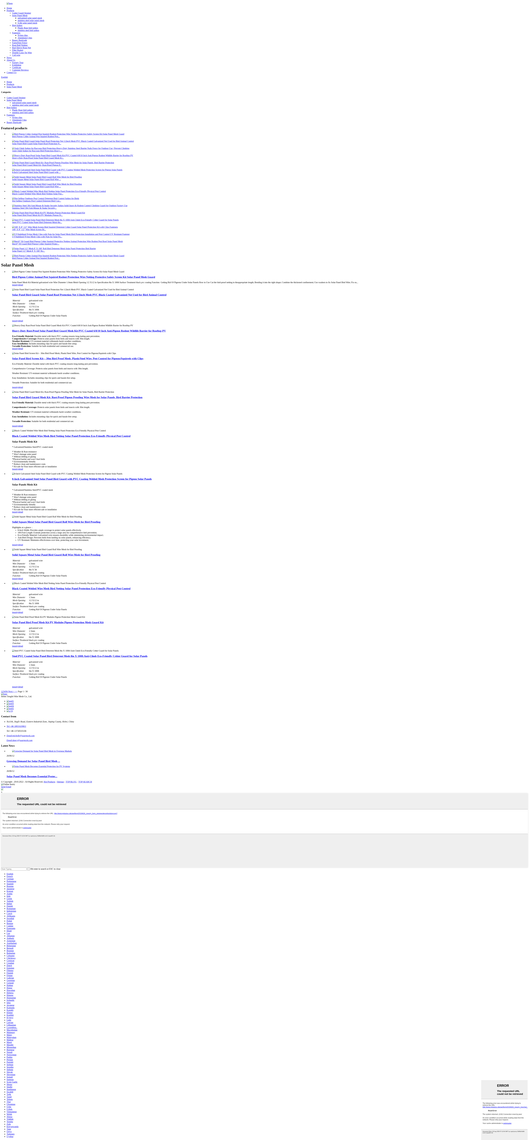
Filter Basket (17, 50)
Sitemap (60, 782)
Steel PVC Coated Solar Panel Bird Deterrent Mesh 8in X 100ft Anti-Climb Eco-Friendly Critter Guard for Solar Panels (79, 656)
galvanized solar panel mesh (30, 18)
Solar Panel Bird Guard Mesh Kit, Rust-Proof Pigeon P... (37, 165)
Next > (11, 691)
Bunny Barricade (19, 40)
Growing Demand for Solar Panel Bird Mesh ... (33, 761)
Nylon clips (23, 35)
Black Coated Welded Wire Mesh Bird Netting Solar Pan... (37, 194)
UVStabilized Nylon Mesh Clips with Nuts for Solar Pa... (37, 237)
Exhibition (16, 65)
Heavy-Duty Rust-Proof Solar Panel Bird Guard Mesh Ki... (38, 158)
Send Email (6, 787)
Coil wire (16, 55)
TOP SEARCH (85, 782)
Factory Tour (17, 62)
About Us (11, 60)
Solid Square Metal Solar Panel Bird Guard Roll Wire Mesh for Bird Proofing (56, 521)
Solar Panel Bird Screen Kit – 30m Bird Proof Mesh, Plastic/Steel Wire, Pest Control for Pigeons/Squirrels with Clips (77, 358)
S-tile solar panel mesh (27, 23)
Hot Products (49, 782)
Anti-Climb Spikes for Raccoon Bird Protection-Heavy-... (37, 151)
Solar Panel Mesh (19, 15)
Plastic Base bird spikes (28, 28)
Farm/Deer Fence (19, 43)
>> (16, 691)
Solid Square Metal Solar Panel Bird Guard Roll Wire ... (36, 179)
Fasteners (16, 33)
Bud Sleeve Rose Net (21, 48)
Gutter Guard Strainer (21, 13)
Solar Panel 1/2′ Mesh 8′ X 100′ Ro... (28, 251)
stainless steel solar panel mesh (31, 20)
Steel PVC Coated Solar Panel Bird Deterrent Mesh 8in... (37, 222)
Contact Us (11, 72)
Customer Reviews (20, 70)
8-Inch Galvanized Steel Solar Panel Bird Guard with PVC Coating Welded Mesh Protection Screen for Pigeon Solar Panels (82, 479)
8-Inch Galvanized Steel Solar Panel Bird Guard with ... (36, 172)
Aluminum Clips (25, 38)
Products (10, 10)
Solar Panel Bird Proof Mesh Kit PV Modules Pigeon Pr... (37, 215)
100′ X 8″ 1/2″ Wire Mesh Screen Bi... (29, 229)
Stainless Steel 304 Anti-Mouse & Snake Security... (34, 208)
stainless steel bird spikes (28, 30)
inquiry (15, 285)
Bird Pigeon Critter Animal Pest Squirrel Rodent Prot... (36, 136)
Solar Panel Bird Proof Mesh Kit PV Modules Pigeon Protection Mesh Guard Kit (58, 622)
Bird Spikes (17, 25)
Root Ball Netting (20, 45)
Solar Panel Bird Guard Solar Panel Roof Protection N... (36, 143)
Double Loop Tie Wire (22, 52)
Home (9, 8)
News (9, 57)
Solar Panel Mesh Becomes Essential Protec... (32, 776)
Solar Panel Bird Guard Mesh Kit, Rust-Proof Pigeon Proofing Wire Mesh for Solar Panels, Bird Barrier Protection (77, 397)
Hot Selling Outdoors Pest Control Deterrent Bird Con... (36, 201)
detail (20, 285)
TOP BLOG (71, 782)
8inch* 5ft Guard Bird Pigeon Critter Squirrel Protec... (35, 244)
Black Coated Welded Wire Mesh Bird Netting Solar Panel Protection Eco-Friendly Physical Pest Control (71, 436)
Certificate (16, 67)
